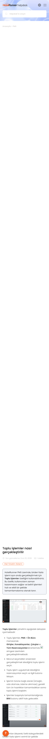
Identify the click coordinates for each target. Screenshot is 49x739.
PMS (14, 26)
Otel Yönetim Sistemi (13, 564)
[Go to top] (43, 733)
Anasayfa (7, 26)
